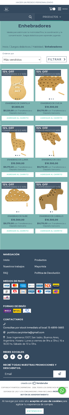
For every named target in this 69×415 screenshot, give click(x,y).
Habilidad (38, 46)
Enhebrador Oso (51, 159)
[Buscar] (30, 17)
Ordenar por (8, 53)
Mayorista (40, 266)
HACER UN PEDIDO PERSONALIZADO (34, 2)
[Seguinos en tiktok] (26, 356)
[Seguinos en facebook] (12, 356)
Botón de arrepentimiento (34, 395)
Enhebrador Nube (18, 216)
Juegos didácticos (20, 46)
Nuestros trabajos (13, 266)
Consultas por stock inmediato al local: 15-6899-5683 (33, 327)
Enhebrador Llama (17, 159)
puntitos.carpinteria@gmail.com (25, 332)
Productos (40, 260)
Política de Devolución (47, 273)
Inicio (5, 46)
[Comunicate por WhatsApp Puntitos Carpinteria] (62, 390)
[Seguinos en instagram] (5, 356)
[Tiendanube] (35, 384)
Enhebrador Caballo (51, 216)
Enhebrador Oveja (51, 103)
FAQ (5, 273)
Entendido (34, 411)
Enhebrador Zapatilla (17, 103)
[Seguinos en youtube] (19, 356)
